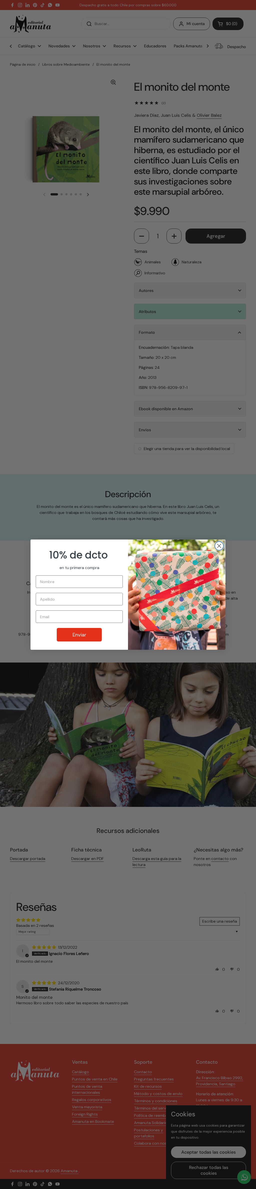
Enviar (79, 634)
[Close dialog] (219, 546)
